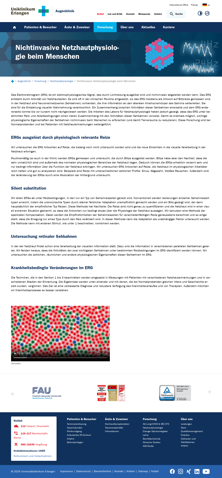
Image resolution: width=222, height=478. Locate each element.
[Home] (14, 27)
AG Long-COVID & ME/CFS (156, 424)
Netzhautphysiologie (153, 427)
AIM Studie (148, 446)
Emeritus (185, 435)
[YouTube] (206, 471)
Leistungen (186, 424)
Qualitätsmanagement (192, 431)
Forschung (150, 419)
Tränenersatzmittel (114, 427)
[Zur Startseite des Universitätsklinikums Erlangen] (30, 11)
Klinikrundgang (74, 431)
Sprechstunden (74, 427)
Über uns (187, 419)
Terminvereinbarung (76, 424)
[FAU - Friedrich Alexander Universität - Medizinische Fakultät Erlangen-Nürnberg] (47, 393)
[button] (209, 393)
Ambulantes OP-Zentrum (79, 435)
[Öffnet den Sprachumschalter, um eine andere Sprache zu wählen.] (204, 5)
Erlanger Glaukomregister (155, 431)
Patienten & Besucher (81, 419)
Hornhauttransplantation (117, 424)
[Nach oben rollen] (215, 471)
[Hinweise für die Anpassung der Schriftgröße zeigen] (207, 14)
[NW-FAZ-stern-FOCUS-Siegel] (111, 393)
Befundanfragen (75, 442)
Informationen (112, 431)
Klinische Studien (151, 442)
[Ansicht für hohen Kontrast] (200, 14)
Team (183, 427)
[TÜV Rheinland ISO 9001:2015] (175, 393)
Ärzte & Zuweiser (116, 419)
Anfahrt (70, 438)
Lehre (146, 435)
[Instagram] (180, 471)
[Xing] (188, 471)
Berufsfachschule (151, 438)
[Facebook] (172, 471)
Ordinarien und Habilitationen (188, 440)
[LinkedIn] (196, 471)
